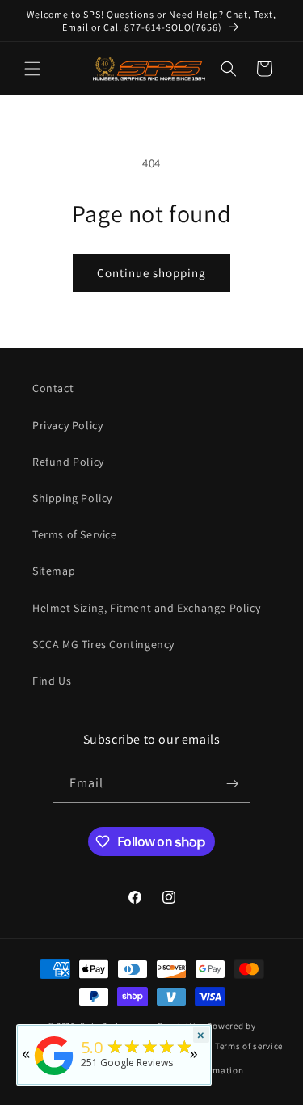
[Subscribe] (232, 784)
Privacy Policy (67, 425)
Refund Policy (68, 461)
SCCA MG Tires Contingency (103, 644)
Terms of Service (74, 534)
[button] (32, 68)
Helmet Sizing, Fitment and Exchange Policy (146, 608)
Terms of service (249, 1046)
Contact (53, 388)
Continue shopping (151, 272)
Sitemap (53, 570)
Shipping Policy (72, 498)
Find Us (51, 680)
